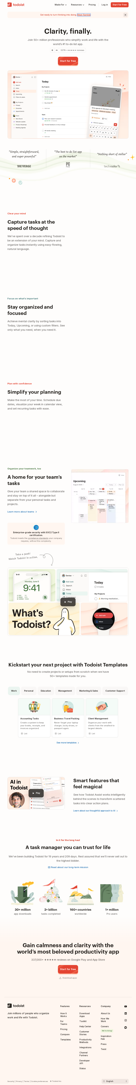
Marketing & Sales (88, 691)
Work (14, 691)
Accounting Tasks (29, 718)
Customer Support (115, 691)
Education (46, 691)
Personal (28, 691)
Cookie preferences (39, 1081)
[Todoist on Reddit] (126, 1028)
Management (65, 691)
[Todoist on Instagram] (126, 1021)
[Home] (15, 5)
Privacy (19, 1081)
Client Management (98, 718)
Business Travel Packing (66, 718)
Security (10, 1081)
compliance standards (38, 538)
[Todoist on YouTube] (126, 1007)
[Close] (125, 15)
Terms (26, 1081)
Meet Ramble (84, 15)
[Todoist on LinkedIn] (126, 1014)
